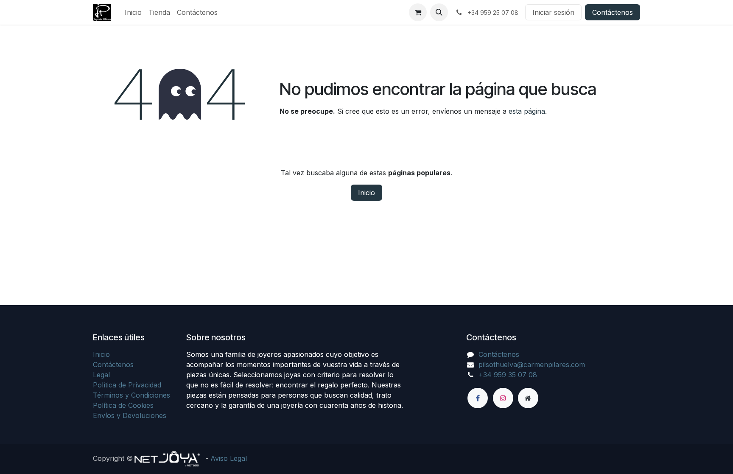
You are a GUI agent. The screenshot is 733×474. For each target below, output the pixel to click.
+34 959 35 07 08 (507, 374)
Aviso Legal (228, 458)
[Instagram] (503, 398)
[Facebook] (477, 398)
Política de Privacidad (127, 385)
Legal (101, 374)
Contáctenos (612, 12)
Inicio (366, 192)
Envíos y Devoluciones (129, 415)
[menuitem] (133, 12)
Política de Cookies (123, 405)
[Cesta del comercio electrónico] (418, 12)
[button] (439, 12)
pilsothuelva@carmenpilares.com (531, 364)
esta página (527, 111)
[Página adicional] (528, 398)
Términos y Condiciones (131, 395)
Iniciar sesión (553, 12)
